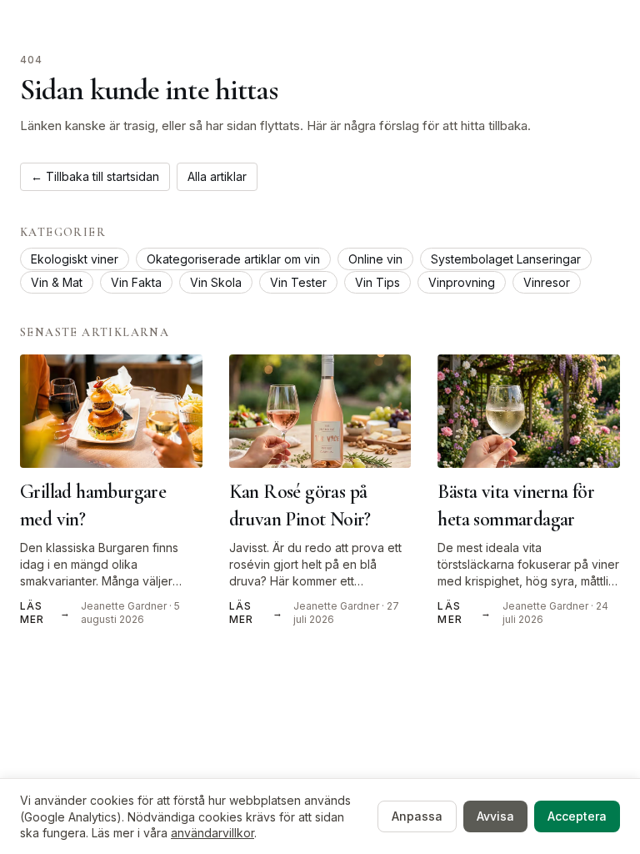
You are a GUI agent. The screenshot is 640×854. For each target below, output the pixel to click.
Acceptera (577, 816)
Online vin (375, 259)
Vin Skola (216, 282)
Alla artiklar (217, 176)
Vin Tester (298, 282)
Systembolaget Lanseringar (506, 259)
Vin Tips (377, 282)
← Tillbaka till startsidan (95, 176)
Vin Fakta (136, 282)
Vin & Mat (56, 282)
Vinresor (546, 282)
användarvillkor (212, 833)
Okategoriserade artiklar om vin (233, 259)
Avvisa (495, 816)
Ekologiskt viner (74, 259)
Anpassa (417, 816)
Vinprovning (461, 282)
